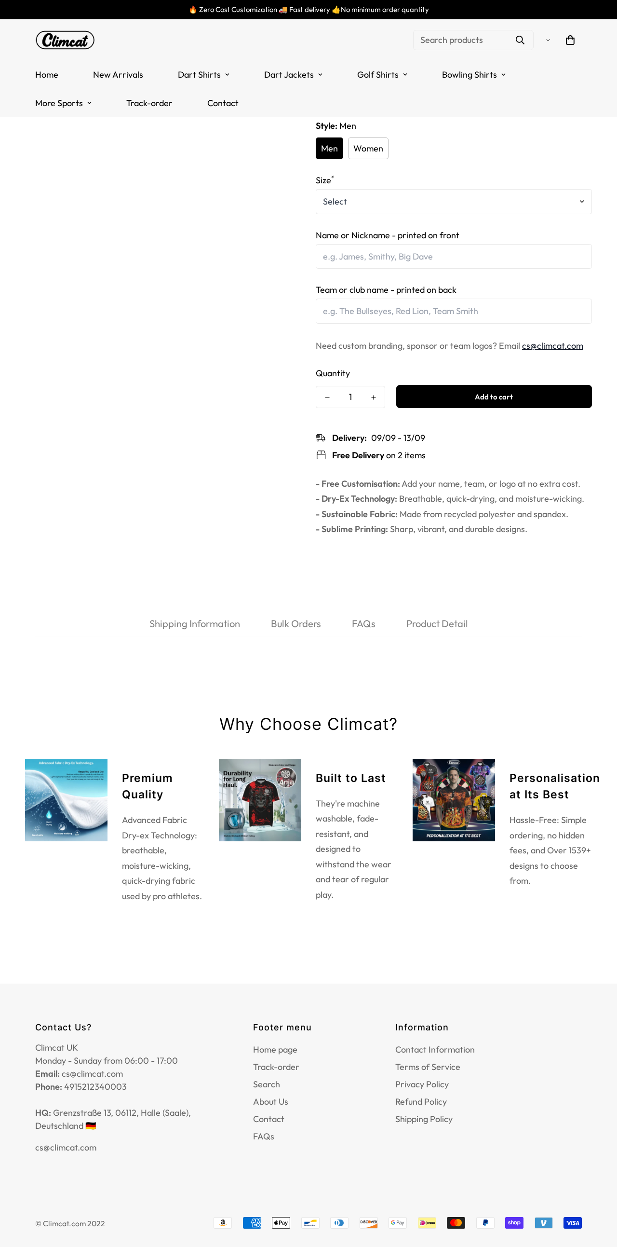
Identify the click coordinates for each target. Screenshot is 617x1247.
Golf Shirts (378, 74)
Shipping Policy (424, 1118)
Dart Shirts (199, 74)
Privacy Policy (422, 1084)
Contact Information (435, 1049)
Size (325, 180)
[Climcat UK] (65, 40)
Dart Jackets (289, 74)
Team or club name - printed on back (386, 289)
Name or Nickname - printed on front (387, 235)
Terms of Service (427, 1066)
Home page (275, 1049)
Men (329, 148)
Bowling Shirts (469, 74)
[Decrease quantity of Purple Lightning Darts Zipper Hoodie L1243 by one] (327, 397)
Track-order (149, 103)
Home (46, 74)
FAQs (263, 1136)
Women (368, 148)
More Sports (59, 103)
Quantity (333, 373)
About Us (270, 1101)
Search (266, 1084)
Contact (223, 103)
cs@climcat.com (552, 345)
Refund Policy (421, 1101)
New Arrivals (118, 74)
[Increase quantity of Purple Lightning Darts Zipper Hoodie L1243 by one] (373, 397)
